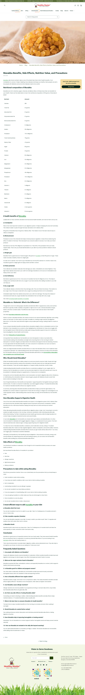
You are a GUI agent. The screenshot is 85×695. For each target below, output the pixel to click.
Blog (26, 65)
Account (33, 661)
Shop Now (71, 86)
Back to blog (43, 641)
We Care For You (41, 661)
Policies (50, 661)
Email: (62, 663)
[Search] (4, 5)
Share (6, 637)
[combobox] (42, 16)
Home (21, 65)
